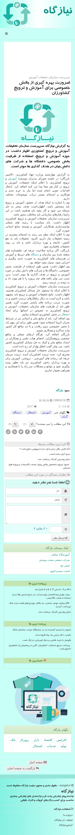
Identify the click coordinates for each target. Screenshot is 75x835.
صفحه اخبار (36, 762)
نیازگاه (57, 12)
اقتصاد (48, 739)
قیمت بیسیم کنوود (60, 570)
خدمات (51, 746)
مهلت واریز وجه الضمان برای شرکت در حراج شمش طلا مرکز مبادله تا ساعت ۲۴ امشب (41, 597)
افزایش (61, 739)
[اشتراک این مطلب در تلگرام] (8, 431)
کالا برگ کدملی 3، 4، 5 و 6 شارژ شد (52, 590)
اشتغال (65, 314)
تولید (63, 746)
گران (65, 416)
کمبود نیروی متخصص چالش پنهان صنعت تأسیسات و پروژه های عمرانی (38, 467)
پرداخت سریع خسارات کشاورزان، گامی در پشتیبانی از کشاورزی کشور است (39, 647)
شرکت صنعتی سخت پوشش (54, 559)
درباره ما (68, 815)
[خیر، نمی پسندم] (15, 424)
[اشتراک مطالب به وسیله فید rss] (14, 431)
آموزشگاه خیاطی (60, 554)
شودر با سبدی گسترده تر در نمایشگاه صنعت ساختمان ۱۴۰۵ (41, 630)
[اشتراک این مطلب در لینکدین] (34, 431)
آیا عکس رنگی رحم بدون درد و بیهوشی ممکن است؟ (44, 449)
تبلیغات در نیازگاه (63, 820)
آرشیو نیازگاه (66, 825)
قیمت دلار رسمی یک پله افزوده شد (52, 635)
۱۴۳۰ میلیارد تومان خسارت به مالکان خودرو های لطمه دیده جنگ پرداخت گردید (39, 605)
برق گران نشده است (59, 454)
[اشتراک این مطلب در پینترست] (40, 431)
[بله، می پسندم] (32, 424)
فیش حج (65, 565)
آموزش (12, 178)
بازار (36, 739)
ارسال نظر (59, 537)
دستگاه (35, 254)
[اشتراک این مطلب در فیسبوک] (27, 431)
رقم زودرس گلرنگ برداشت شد (53, 460)
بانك (13, 739)
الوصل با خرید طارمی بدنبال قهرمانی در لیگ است (46, 640)
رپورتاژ (24, 739)
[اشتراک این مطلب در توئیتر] (21, 431)
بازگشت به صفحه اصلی (21, 768)
